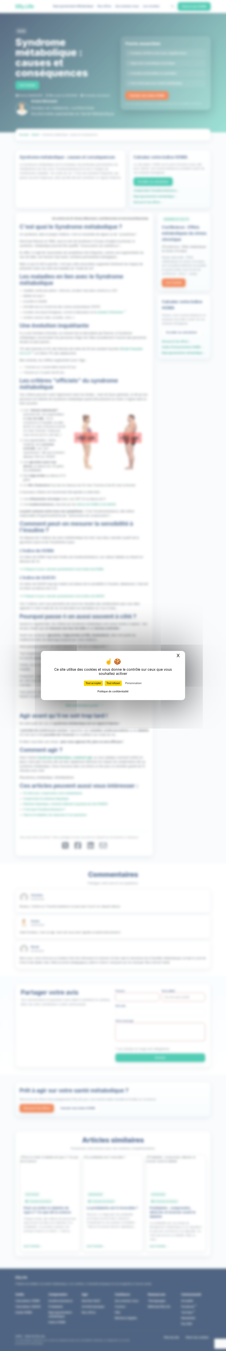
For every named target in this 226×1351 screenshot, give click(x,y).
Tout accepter (93, 683)
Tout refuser (113, 683)
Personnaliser (133, 683)
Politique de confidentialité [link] (113, 691)
